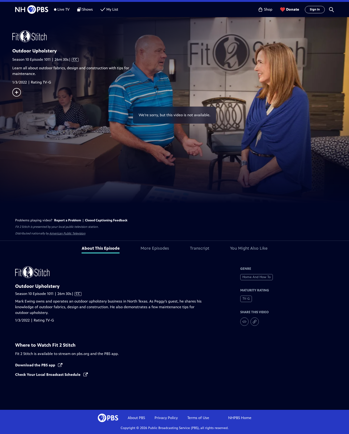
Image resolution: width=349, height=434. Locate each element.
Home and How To (256, 277)
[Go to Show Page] (180, 36)
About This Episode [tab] (101, 248)
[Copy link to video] (254, 321)
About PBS (136, 417)
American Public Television (67, 233)
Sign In (315, 9)
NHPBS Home (239, 417)
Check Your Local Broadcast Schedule (48, 374)
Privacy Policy (166, 417)
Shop (268, 9)
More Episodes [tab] (155, 248)
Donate (292, 9)
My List (112, 9)
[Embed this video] (244, 321)
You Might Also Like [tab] (249, 248)
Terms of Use (198, 417)
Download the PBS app (35, 365)
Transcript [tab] (199, 248)
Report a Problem (67, 220)
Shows (87, 9)
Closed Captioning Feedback (106, 220)
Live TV (63, 9)
